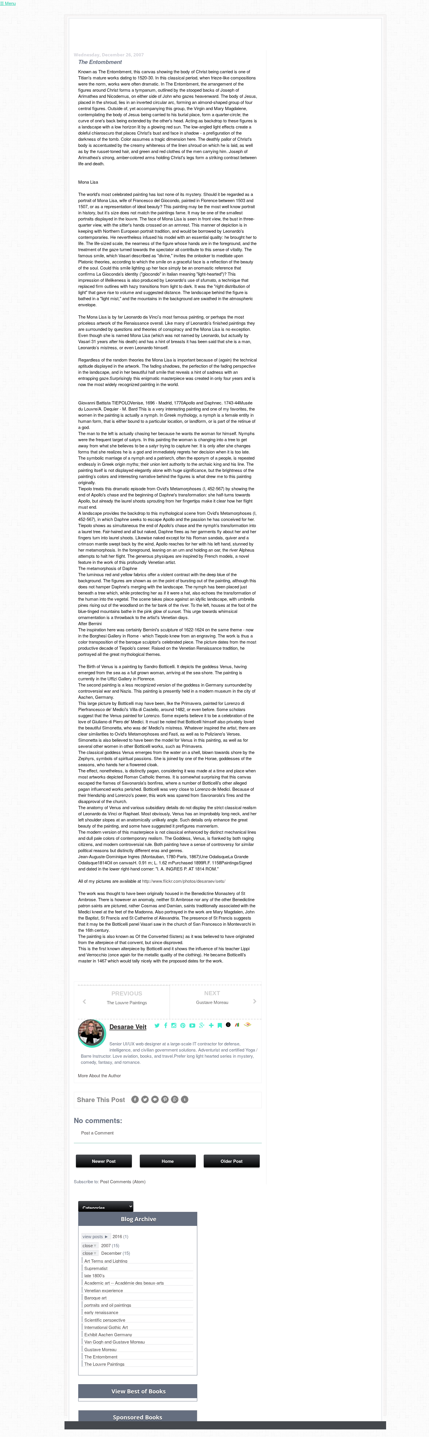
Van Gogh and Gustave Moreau (114, 1342)
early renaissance (101, 1312)
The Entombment (100, 1356)
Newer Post (104, 1161)
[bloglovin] (213, 1025)
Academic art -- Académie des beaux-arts (124, 1283)
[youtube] (193, 1025)
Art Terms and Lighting (105, 1261)
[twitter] (158, 1025)
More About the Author (99, 1075)
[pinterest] (184, 1025)
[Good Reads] (229, 1025)
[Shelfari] (239, 1025)
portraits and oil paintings (107, 1305)
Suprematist (95, 1268)
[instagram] (175, 1025)
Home (168, 1161)
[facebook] (167, 1025)
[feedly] (221, 1025)
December (112, 1253)
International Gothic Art (106, 1327)
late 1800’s (94, 1275)
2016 (118, 1236)
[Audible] (248, 1025)
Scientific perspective (104, 1320)
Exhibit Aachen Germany (108, 1334)
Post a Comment (97, 1133)
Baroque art (95, 1297)
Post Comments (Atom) (123, 1181)
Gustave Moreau (100, 1349)
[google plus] (203, 1025)
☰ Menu (8, 3)
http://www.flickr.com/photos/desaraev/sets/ (183, 881)
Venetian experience (103, 1290)
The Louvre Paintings (104, 1364)
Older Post (232, 1161)
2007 (106, 1245)
